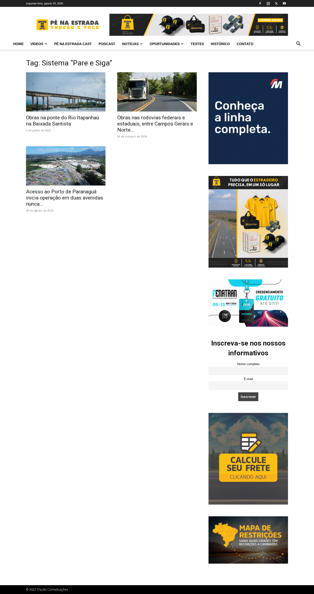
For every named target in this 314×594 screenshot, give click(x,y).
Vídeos (36, 44)
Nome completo (248, 364)
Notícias (130, 44)
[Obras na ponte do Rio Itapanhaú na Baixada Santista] (65, 91)
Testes (197, 44)
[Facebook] (260, 3)
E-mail (248, 379)
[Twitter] (276, 3)
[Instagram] (268, 3)
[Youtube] (284, 3)
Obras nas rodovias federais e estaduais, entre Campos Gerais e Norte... (155, 124)
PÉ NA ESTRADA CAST (73, 44)
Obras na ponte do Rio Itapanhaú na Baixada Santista (62, 121)
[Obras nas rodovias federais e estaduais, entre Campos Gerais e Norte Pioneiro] (157, 91)
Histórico (220, 44)
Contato (245, 44)
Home (18, 44)
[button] (298, 44)
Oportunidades (165, 44)
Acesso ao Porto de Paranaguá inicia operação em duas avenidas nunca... (64, 198)
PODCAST (107, 44)
